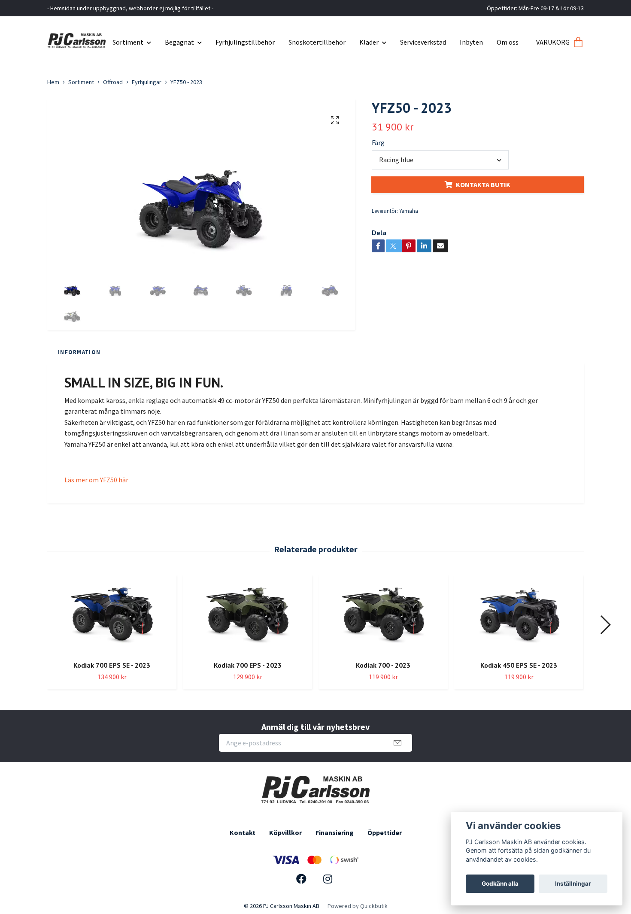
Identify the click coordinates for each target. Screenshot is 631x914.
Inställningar (573, 883)
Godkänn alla (500, 883)
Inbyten (471, 42)
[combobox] (440, 159)
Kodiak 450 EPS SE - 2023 (518, 665)
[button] (605, 624)
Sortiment (127, 42)
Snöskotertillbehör (317, 42)
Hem (53, 82)
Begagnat (179, 42)
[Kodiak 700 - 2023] (383, 614)
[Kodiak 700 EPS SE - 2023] (111, 614)
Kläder (369, 42)
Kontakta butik (483, 184)
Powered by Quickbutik (358, 906)
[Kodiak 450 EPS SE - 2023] (518, 614)
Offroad (113, 82)
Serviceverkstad (423, 42)
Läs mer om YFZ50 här (96, 479)
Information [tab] (79, 351)
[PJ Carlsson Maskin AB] (77, 38)
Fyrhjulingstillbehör (245, 42)
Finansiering (335, 832)
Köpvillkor (285, 832)
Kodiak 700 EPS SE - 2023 (111, 665)
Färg (378, 142)
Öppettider (384, 832)
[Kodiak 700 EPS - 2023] (247, 614)
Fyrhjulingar (146, 82)
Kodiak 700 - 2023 (383, 665)
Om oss (508, 42)
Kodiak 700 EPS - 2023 (248, 665)
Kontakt (242, 832)
